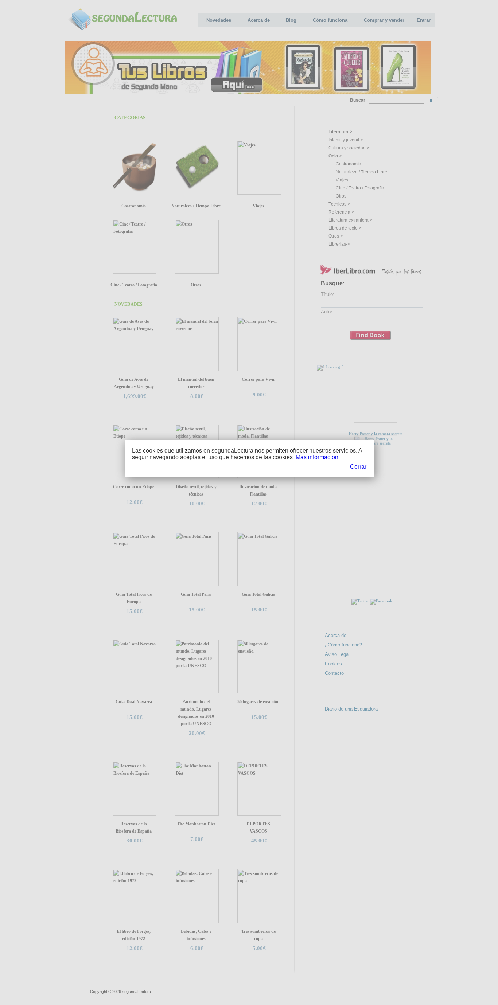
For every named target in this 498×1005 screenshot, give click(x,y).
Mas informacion (317, 457)
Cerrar (358, 467)
